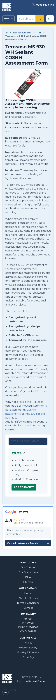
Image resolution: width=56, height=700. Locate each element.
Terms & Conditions (28, 603)
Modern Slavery (28, 647)
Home (28, 593)
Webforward (39, 681)
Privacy (28, 642)
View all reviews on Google (28, 543)
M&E (39, 32)
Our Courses (28, 567)
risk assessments (15, 409)
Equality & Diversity (28, 652)
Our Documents (28, 572)
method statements (34, 405)
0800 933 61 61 (45, 5)
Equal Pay (28, 657)
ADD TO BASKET (24, 487)
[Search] (39, 18)
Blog (28, 577)
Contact (28, 607)
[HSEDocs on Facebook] (13, 692)
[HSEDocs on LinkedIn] (5, 692)
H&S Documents (22, 32)
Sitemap (28, 582)
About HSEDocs (28, 598)
